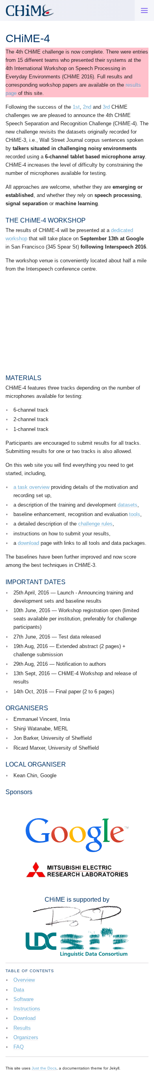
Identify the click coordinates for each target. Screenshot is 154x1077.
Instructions (26, 1009)
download (28, 543)
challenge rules (95, 524)
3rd (106, 107)
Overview (24, 980)
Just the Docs (44, 1068)
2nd (87, 107)
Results (22, 1028)
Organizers (25, 1037)
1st (76, 107)
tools (134, 514)
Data (18, 990)
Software (23, 999)
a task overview (31, 487)
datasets (127, 505)
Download (24, 1018)
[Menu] (144, 10)
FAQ (18, 1047)
